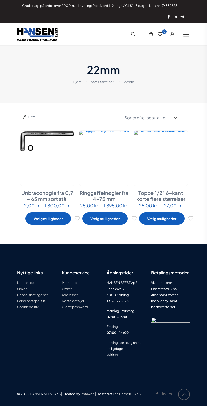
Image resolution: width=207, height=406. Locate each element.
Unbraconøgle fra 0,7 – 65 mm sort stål (47, 195)
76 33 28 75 (120, 301)
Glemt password (75, 307)
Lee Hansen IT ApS (127, 394)
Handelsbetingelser (32, 295)
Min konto (69, 283)
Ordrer (67, 289)
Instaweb (88, 394)
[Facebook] (168, 16)
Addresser (70, 295)
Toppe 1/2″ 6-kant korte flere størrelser (160, 195)
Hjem (77, 82)
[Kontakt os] (182, 16)
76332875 (169, 6)
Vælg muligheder (48, 218)
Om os (22, 289)
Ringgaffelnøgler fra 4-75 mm (104, 195)
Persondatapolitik (31, 301)
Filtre (32, 117)
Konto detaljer (73, 301)
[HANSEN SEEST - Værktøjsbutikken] (37, 34)
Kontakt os (25, 283)
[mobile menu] (186, 34)
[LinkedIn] (175, 16)
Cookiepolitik (28, 307)
